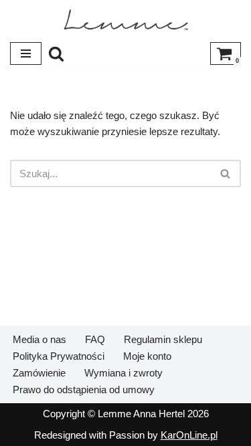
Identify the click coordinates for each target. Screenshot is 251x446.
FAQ (95, 339)
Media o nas (39, 339)
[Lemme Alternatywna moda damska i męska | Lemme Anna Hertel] (126, 19)
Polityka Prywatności (58, 356)
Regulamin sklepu (163, 339)
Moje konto (147, 356)
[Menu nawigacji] (25, 53)
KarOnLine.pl (189, 435)
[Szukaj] (56, 53)
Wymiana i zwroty (123, 372)
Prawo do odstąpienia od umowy (84, 389)
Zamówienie (39, 372)
